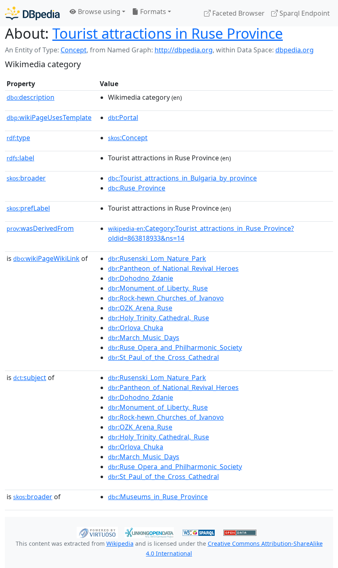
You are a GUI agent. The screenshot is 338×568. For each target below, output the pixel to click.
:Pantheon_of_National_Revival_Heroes (173, 268)
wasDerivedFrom (40, 228)
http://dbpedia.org (184, 49)
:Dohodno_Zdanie (140, 278)
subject (29, 377)
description (30, 97)
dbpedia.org (294, 49)
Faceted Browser (238, 13)
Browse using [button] (98, 11)
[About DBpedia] (32, 13)
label (20, 157)
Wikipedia (120, 543)
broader (26, 178)
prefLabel (28, 208)
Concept (74, 49)
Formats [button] (152, 11)
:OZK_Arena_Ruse (140, 307)
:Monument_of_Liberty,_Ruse (158, 288)
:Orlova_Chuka (135, 327)
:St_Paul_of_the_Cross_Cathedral (163, 357)
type (18, 137)
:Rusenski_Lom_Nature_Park (157, 258)
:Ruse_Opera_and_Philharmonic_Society (175, 347)
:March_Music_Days (143, 337)
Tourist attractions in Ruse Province (167, 33)
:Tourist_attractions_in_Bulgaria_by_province (182, 178)
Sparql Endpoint (304, 13)
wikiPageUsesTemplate (49, 117)
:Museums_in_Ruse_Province (158, 496)
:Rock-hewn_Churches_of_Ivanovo (166, 298)
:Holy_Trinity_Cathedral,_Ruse (158, 317)
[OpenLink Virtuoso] (97, 531)
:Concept (128, 137)
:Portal (123, 117)
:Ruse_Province (136, 187)
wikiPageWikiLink (46, 258)
